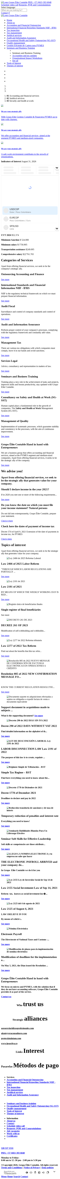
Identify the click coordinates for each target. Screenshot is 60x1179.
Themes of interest (15, 66)
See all (15, 60)
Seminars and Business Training (21, 48)
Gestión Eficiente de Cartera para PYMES (25, 45)
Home (9, 20)
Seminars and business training (21, 1103)
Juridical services (14, 35)
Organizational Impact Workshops (27, 58)
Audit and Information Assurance (21, 38)
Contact (4, 13)
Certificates (12, 1136)
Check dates (6, 539)
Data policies (48, 1167)
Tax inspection (13, 30)
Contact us (6, 996)
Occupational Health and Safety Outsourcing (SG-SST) (31, 40)
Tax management (14, 33)
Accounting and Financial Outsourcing (24, 25)
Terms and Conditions (11, 1167)
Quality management (16, 43)
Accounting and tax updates (24, 55)
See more (5, 279)
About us (11, 23)
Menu (4, 1176)
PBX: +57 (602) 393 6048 (39, 2)
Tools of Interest (14, 63)
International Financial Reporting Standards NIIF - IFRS (31, 28)
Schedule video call (9, 5)
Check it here (7, 521)
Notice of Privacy (32, 1167)
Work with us (13, 1133)
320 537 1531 (7, 1148)
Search (16, 1176)
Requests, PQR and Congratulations (35, 5)
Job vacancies (13, 1131)
